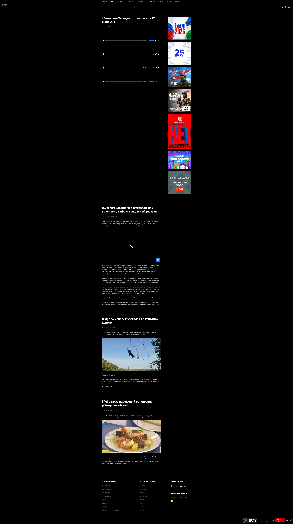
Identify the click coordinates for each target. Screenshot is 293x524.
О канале (186, 7)
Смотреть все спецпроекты (179, 497)
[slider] (124, 40)
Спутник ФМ (121, 1)
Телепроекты (135, 7)
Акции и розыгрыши (108, 489)
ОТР (141, 514)
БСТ (112, 1)
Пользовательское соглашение (111, 510)
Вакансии (105, 503)
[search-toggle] (285, 7)
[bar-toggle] (289, 7)
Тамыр (161, 1)
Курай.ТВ (177, 1)
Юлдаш (131, 1)
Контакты (105, 506)
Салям (169, 1)
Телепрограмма (161, 7)
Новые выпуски (109, 7)
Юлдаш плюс (141, 1)
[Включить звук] (158, 260)
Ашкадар (152, 1)
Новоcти (104, 1)
